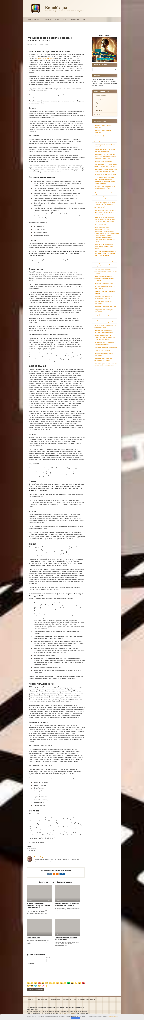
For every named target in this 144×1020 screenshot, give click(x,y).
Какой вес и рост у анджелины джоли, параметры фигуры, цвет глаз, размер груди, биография (104, 219)
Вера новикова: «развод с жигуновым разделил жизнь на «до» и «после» (105, 271)
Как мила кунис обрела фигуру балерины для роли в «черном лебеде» (104, 246)
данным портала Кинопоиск (45, 58)
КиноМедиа (56, 7)
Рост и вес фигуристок (101, 224)
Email (48, 958)
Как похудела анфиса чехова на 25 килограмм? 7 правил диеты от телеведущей (105, 212)
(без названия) (99, 136)
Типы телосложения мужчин (103, 161)
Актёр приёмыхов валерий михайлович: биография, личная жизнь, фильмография (104, 337)
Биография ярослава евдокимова (105, 306)
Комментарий (31, 964)
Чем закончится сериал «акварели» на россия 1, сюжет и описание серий (38, 905)
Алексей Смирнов (39, 857)
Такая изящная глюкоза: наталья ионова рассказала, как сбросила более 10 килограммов (105, 254)
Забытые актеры (33, 937)
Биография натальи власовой (103, 283)
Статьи (84, 19)
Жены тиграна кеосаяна (102, 350)
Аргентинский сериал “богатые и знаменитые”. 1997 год (67, 904)
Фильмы (65, 19)
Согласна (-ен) (75, 1018)
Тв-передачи (47, 19)
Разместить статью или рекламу (84, 999)
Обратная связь (42, 999)
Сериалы (56, 19)
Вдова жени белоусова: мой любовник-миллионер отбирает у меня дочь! (104, 278)
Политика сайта (55, 999)
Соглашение (67, 999)
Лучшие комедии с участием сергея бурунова (66, 938)
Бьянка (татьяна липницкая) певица (105, 174)
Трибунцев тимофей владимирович (105, 347)
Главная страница (34, 19)
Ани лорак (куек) (99, 207)
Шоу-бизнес (75, 19)
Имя (28, 958)
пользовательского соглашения (67, 1013)
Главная (30, 999)
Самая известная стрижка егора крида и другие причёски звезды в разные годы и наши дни (105, 156)
